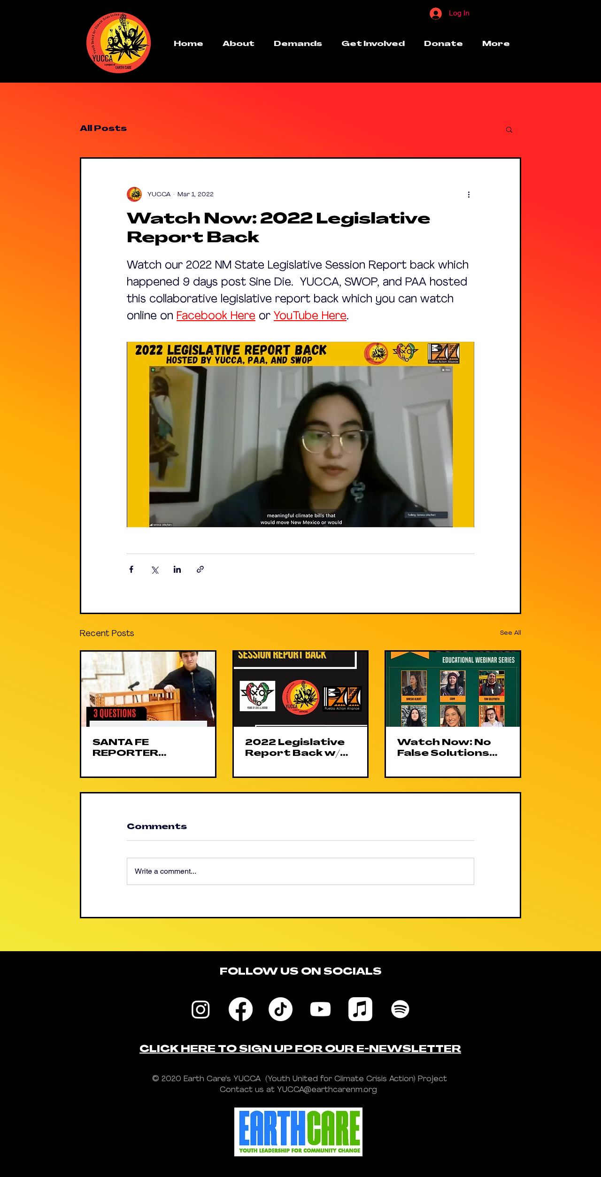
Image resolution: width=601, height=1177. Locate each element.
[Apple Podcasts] (360, 1009)
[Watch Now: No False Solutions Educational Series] (453, 689)
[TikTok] (281, 1009)
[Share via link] (200, 569)
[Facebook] (241, 1009)
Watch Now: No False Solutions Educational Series (444, 749)
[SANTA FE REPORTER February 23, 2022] (148, 689)
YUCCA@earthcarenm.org (327, 1090)
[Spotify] (400, 1009)
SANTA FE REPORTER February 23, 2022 (147, 749)
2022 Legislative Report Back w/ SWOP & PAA (295, 749)
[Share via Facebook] (131, 569)
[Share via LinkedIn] (177, 569)
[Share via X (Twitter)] (154, 569)
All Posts (103, 129)
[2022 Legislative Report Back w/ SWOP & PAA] (301, 689)
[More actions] (468, 194)
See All (510, 633)
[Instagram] (201, 1009)
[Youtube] (320, 1009)
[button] (509, 129)
